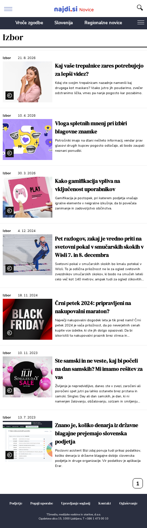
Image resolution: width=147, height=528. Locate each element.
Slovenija (63, 23)
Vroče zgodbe (29, 23)
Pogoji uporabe (41, 503)
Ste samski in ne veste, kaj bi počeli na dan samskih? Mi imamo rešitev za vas (99, 369)
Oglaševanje (128, 503)
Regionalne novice (103, 23)
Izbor (7, 58)
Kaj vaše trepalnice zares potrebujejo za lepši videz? (99, 69)
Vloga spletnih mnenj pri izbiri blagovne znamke (91, 127)
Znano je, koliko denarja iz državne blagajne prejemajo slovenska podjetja (96, 433)
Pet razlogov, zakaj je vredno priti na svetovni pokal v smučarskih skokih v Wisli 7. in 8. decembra (99, 247)
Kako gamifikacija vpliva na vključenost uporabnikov (87, 185)
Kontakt (104, 503)
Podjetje (16, 503)
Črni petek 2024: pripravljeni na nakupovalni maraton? (93, 307)
